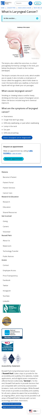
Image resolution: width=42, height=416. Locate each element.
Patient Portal (8, 182)
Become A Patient (9, 177)
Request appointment (13, 159)
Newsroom (7, 246)
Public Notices (8, 256)
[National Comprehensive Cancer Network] (12, 338)
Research (6, 202)
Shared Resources (10, 212)
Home (2, 8)
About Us (6, 240)
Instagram (7, 291)
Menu (38, 3)
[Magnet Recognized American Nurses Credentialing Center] (12, 313)
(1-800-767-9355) (16, 153)
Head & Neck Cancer (24, 8)
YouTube (6, 296)
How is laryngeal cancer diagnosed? (17, 137)
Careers (6, 226)
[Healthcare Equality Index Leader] (7, 326)
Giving (5, 221)
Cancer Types (11, 8)
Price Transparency (10, 276)
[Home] (6, 4)
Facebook (6, 280)
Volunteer (6, 232)
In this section (10, 18)
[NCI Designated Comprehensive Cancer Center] (7, 351)
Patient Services (9, 188)
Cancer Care (7, 193)
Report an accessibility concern (12, 407)
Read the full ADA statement (11, 404)
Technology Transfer (10, 251)
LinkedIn (6, 301)
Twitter (5, 285)
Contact (6, 265)
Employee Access (9, 270)
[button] (30, 3)
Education (7, 207)
